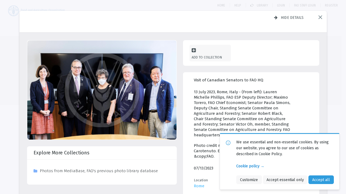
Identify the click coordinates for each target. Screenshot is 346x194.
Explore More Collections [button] (61, 153)
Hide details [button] (292, 17)
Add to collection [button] (207, 57)
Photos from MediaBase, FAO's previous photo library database (99, 170)
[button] (320, 17)
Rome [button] (199, 185)
